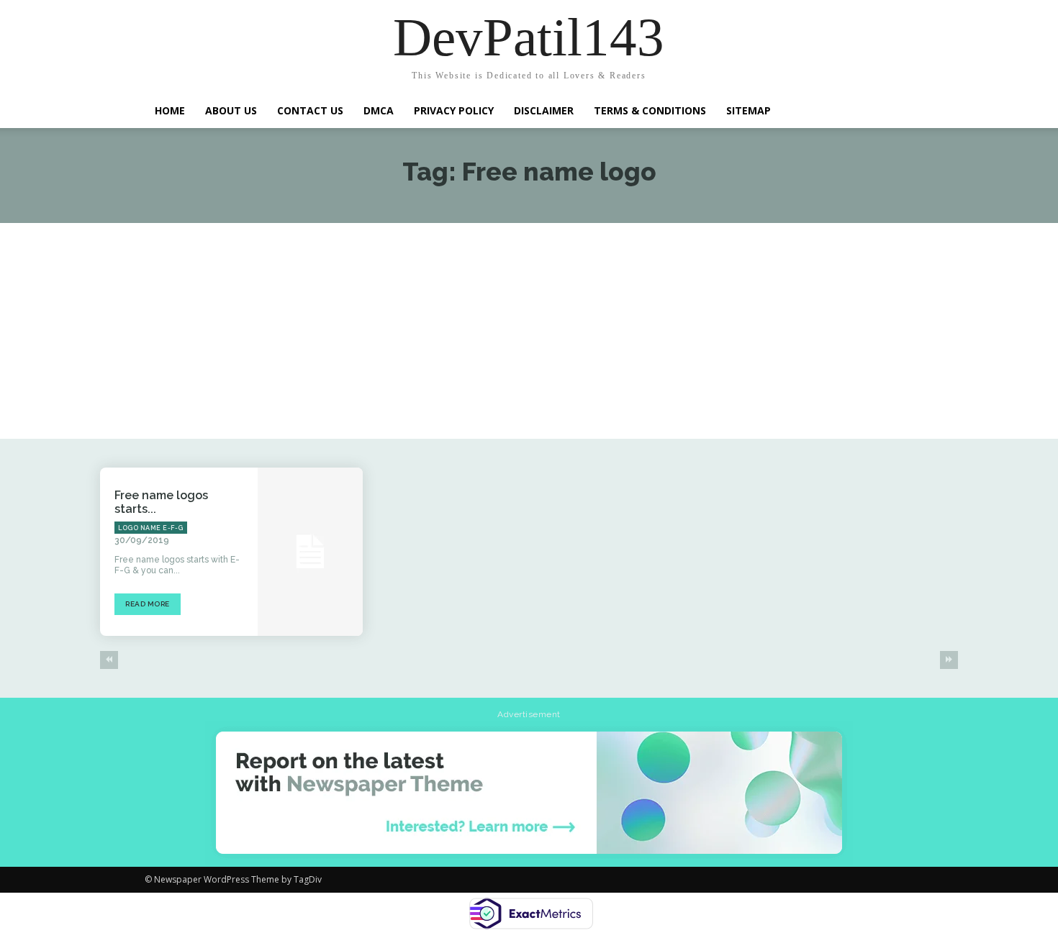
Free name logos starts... (161, 502)
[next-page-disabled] (949, 660)
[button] (896, 109)
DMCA (378, 110)
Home (170, 110)
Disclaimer (544, 110)
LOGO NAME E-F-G (151, 528)
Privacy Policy (454, 110)
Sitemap (748, 110)
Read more (147, 604)
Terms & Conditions (650, 110)
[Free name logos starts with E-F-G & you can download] (310, 552)
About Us (231, 110)
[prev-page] (109, 660)
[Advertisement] (529, 331)
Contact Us (310, 110)
